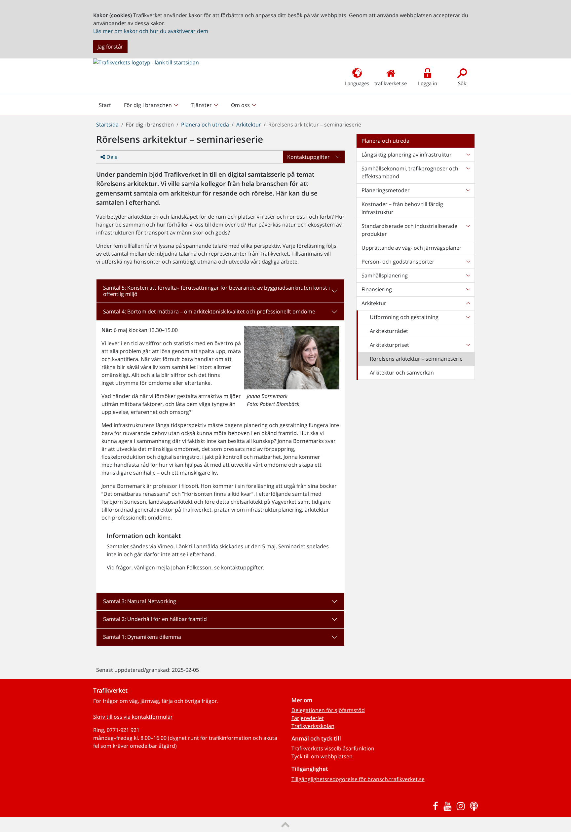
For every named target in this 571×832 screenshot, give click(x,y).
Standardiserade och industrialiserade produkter (409, 229)
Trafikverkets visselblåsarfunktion (332, 748)
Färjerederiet (307, 718)
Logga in (427, 83)
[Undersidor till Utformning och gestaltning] (468, 317)
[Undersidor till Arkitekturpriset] (468, 345)
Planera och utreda (205, 124)
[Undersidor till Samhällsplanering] (468, 275)
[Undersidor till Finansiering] (468, 289)
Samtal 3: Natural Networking (139, 601)
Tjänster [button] (201, 105)
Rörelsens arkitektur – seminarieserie (416, 358)
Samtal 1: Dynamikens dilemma (142, 636)
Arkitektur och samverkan (402, 372)
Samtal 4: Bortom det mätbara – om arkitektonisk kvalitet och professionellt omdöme (209, 311)
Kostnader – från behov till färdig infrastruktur (402, 208)
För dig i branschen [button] (148, 105)
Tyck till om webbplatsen (322, 756)
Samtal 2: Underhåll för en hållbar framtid (155, 619)
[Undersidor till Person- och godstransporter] (468, 262)
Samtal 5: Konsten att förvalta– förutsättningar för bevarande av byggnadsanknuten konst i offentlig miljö (216, 291)
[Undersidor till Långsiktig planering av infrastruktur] (468, 155)
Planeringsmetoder (386, 190)
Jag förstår (110, 46)
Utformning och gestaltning (404, 317)
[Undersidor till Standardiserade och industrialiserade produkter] (468, 230)
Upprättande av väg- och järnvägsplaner (412, 247)
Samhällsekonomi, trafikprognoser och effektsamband (410, 172)
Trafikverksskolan (312, 726)
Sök (462, 83)
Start (107, 106)
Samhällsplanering (385, 275)
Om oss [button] (240, 105)
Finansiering (377, 289)
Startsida (107, 124)
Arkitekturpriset (389, 344)
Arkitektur (248, 124)
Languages (357, 83)
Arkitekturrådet (389, 331)
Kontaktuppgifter (308, 157)
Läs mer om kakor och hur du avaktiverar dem (150, 31)
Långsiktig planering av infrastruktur (407, 154)
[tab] (220, 291)
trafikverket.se (390, 83)
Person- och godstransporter (398, 261)
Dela (111, 157)
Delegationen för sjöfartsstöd (328, 710)
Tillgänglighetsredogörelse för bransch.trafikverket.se (358, 779)
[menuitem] (151, 105)
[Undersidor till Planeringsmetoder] (468, 190)
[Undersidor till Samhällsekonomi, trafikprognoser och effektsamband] (468, 172)
